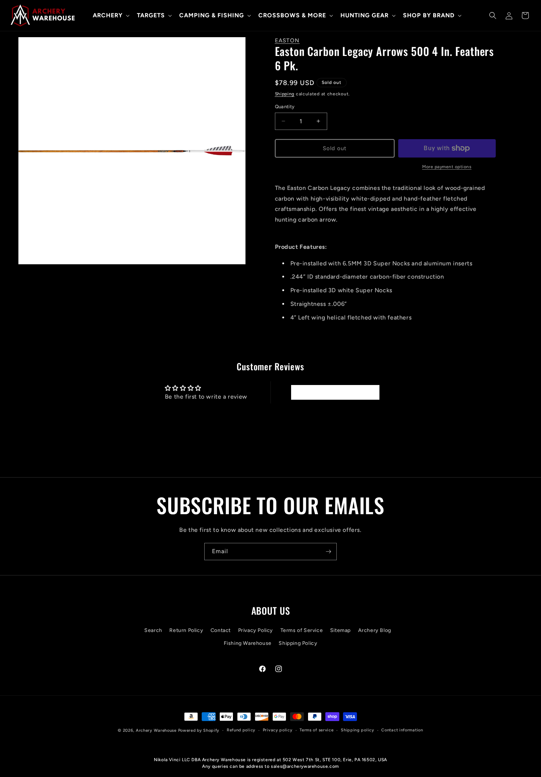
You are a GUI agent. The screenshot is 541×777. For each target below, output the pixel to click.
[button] (110, 15)
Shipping (285, 93)
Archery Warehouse (156, 730)
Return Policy (186, 630)
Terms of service (316, 730)
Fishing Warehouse (248, 643)
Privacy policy (278, 730)
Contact (221, 630)
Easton (287, 40)
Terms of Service (301, 630)
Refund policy (241, 730)
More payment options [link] (446, 166)
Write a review (335, 392)
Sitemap (340, 630)
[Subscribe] (328, 551)
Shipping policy (357, 730)
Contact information (402, 730)
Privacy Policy (255, 630)
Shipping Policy (298, 643)
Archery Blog (374, 630)
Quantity (285, 106)
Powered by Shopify (199, 730)
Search (153, 630)
